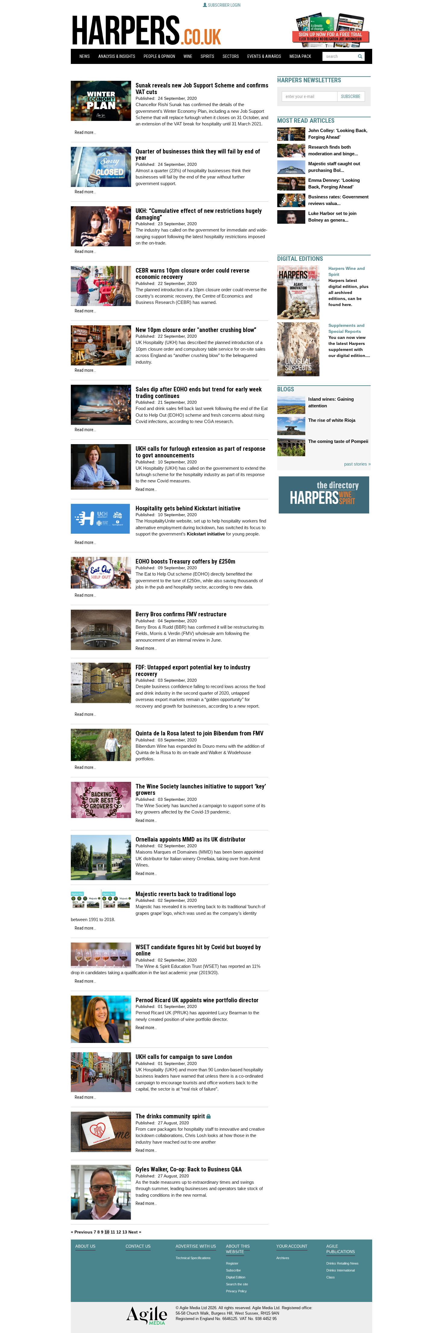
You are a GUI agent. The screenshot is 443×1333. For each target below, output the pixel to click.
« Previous (82, 1232)
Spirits (207, 56)
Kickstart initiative (206, 533)
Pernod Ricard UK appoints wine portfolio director (197, 1000)
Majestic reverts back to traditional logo (186, 894)
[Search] (360, 56)
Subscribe (350, 96)
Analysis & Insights (116, 56)
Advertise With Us (196, 1246)
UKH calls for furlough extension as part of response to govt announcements (200, 452)
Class (330, 1277)
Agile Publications (340, 1249)
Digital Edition (235, 1277)
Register (232, 1263)
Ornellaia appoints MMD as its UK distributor (191, 839)
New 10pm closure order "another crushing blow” (196, 330)
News (85, 56)
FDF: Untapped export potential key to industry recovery (193, 671)
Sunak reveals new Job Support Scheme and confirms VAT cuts (202, 89)
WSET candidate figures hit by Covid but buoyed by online (198, 950)
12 (118, 1232)
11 (113, 1232)
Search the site (237, 1284)
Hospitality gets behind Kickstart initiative (188, 508)
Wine (188, 56)
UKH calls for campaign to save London (184, 1056)
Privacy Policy (236, 1291)
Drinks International (340, 1270)
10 (107, 1232)
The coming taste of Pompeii (338, 441)
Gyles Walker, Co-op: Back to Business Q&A (189, 1169)
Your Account (291, 1246)
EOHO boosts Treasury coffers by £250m (185, 561)
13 (124, 1232)
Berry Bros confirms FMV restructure (181, 614)
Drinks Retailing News (342, 1263)
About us (85, 1246)
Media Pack (300, 56)
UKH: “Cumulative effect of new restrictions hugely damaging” (199, 214)
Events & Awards (264, 56)
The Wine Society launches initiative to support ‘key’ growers (201, 790)
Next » (134, 1232)
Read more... (85, 132)
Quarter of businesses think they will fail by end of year (198, 155)
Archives (282, 1258)
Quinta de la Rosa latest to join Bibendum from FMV (199, 733)
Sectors (231, 56)
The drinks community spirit (170, 1116)
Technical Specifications (193, 1258)
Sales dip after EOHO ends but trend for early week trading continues (199, 393)
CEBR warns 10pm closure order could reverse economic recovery (193, 274)
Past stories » (357, 463)
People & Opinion (159, 56)
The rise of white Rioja (331, 420)
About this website (238, 1249)
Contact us (138, 1246)
